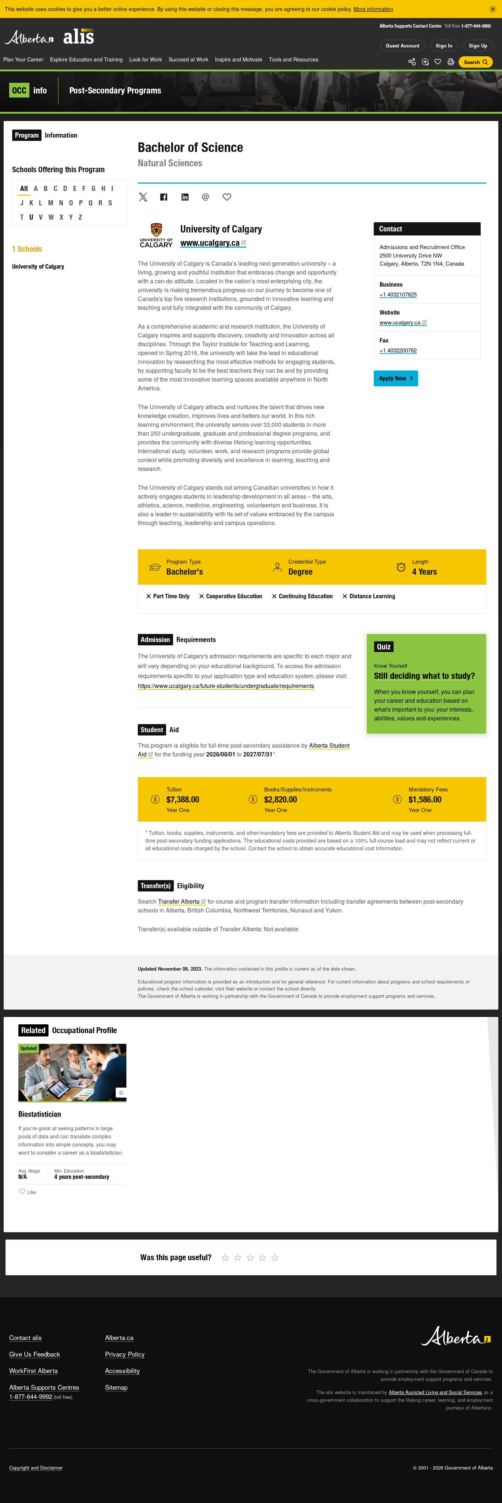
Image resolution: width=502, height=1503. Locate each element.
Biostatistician (39, 1114)
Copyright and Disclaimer (35, 1467)
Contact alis (25, 1337)
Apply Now (392, 378)
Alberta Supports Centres (44, 1387)
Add (424, 61)
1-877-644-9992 (476, 26)
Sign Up (478, 45)
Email (206, 197)
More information (373, 9)
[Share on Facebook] (164, 197)
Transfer (179, 901)
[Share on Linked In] (185, 197)
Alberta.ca (119, 1337)
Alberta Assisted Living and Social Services (435, 1392)
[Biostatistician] (72, 1072)
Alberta (29, 37)
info (29, 90)
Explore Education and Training (86, 59)
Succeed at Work (188, 59)
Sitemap (116, 1387)
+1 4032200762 (398, 350)
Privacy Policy (125, 1353)
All (24, 188)
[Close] (492, 9)
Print (450, 61)
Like (437, 61)
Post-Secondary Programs (115, 90)
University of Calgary (38, 266)
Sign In (444, 45)
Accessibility (122, 1370)
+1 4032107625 (398, 294)
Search (472, 62)
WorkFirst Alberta (33, 1370)
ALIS (78, 36)
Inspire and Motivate (238, 59)
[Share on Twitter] (143, 197)
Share (412, 61)
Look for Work (145, 59)
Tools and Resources (293, 59)
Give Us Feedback (34, 1353)
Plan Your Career (23, 59)
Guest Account (402, 45)
